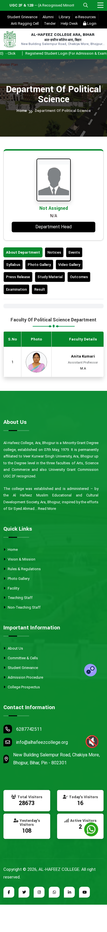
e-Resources (85, 17)
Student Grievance (22, 17)
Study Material (49, 277)
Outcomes (79, 277)
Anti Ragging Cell (25, 23)
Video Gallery (69, 264)
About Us (15, 648)
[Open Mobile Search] (86, 5)
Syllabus (13, 264)
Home (22, 110)
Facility (13, 588)
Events (74, 252)
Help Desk (69, 23)
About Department (23, 252)
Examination (16, 289)
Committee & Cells (22, 658)
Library (64, 17)
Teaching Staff (20, 598)
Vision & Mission (21, 559)
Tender (50, 23)
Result (39, 289)
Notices (54, 252)
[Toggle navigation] (100, 5)
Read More (47, 508)
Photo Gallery (39, 264)
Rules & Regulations (24, 569)
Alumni (48, 17)
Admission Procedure (25, 677)
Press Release (18, 277)
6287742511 (29, 729)
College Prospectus (23, 687)
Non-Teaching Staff (24, 607)
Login (91, 23)
